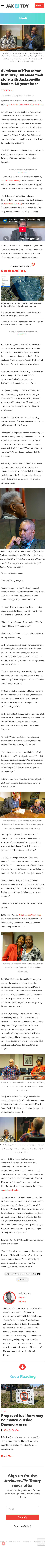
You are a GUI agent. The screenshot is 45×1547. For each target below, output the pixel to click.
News (23, 18)
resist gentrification (11, 1189)
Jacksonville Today (25, 104)
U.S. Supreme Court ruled (30, 914)
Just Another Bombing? (11, 180)
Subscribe (22, 1517)
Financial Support (27, 1541)
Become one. (22, 172)
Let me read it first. (22, 1525)
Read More (7, 1456)
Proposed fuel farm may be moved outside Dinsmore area (22, 1419)
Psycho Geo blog (14, 203)
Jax (5, 203)
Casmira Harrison (12, 1430)
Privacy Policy (37, 1541)
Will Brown (9, 90)
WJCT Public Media (15, 1541)
